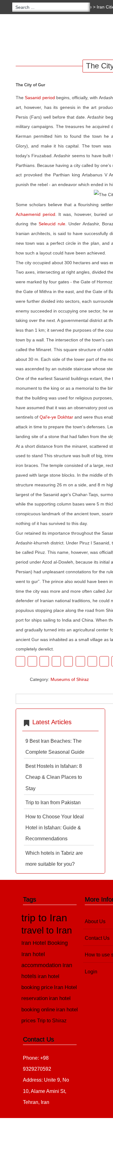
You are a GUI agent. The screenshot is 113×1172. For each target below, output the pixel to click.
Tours (39, 37)
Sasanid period (40, 97)
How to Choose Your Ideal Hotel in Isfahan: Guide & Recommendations (54, 827)
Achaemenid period (35, 214)
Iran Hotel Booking (44, 942)
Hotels (69, 37)
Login (91, 971)
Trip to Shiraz (52, 1020)
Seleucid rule (52, 223)
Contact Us (97, 938)
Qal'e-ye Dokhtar (56, 417)
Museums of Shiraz (70, 679)
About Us (95, 921)
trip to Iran (44, 917)
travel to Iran (46, 930)
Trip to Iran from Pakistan (53, 802)
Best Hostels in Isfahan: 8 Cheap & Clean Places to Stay (53, 777)
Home (13, 37)
